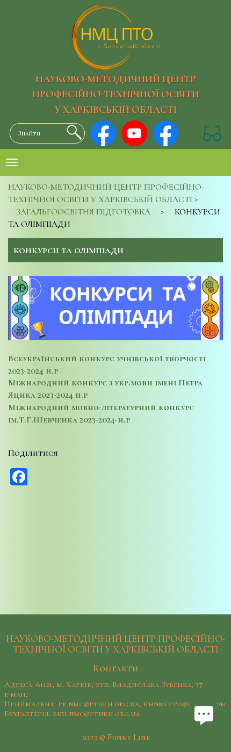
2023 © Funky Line (115, 737)
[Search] (71, 132)
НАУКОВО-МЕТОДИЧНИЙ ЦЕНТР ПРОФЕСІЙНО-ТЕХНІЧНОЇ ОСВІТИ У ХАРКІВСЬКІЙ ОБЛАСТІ (115, 95)
